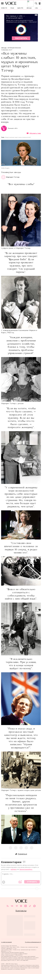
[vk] (12, 906)
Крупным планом (14, 48)
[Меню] (2, 3)
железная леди (13, 137)
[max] (34, 906)
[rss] (7, 906)
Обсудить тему (35, 133)
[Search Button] (36, 3)
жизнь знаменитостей (24, 137)
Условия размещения (6, 942)
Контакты (21, 910)
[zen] (21, 906)
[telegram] (16, 906)
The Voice (10, 3)
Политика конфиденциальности (33, 942)
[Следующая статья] (21, 888)
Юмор (6, 137)
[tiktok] (30, 906)
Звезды (4, 48)
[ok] (25, 906)
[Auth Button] (39, 3)
